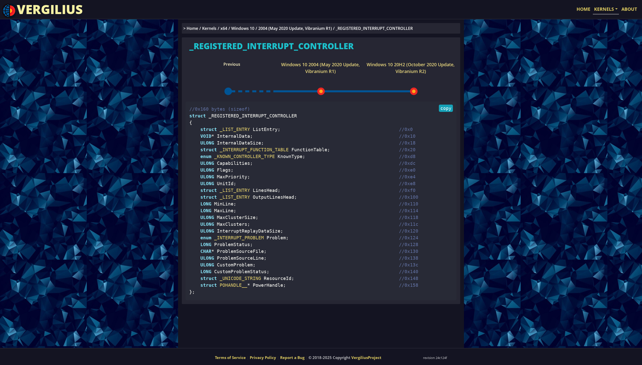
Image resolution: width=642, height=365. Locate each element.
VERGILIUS (50, 9)
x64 (223, 28)
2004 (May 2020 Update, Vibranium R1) (295, 28)
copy (445, 108)
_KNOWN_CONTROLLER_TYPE (243, 156)
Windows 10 (242, 28)
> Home (190, 28)
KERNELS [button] (604, 9)
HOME (583, 9)
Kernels (209, 28)
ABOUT (629, 9)
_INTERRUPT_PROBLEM (237, 237)
